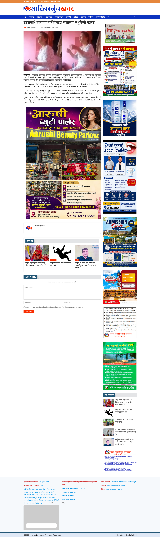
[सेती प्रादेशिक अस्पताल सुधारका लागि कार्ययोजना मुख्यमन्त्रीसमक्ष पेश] (108, 432)
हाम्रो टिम (33, 1)
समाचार (31, 17)
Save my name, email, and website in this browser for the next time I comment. (54, 307)
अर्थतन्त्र (76, 17)
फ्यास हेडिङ (53, 260)
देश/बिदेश (49, 17)
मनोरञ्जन (90, 17)
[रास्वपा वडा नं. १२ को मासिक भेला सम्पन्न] (108, 422)
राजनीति (68, 17)
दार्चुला (77, 260)
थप (108, 17)
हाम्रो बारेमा (26, 1)
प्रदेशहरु (39, 17)
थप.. (63, 503)
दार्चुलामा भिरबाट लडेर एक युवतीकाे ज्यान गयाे (123, 411)
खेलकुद (83, 17)
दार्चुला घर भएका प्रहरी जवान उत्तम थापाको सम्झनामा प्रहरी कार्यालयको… (124, 442)
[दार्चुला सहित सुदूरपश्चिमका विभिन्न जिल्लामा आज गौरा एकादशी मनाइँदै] (37, 253)
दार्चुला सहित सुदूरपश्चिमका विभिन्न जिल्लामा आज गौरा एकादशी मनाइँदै (123, 402)
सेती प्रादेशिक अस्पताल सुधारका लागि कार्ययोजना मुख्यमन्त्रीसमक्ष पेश (125, 432)
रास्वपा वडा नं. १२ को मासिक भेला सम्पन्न (124, 420)
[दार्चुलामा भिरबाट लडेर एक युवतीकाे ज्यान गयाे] (62, 253)
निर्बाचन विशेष (100, 17)
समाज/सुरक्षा (59, 17)
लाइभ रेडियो (39, 1)
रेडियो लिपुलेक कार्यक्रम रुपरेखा (52, 1)
